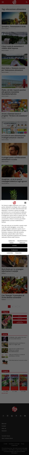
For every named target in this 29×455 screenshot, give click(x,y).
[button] (25, 203)
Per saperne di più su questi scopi (22, 241)
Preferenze (14, 250)
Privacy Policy (18, 253)
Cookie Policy (10, 253)
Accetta (14, 245)
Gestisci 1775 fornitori (12, 241)
